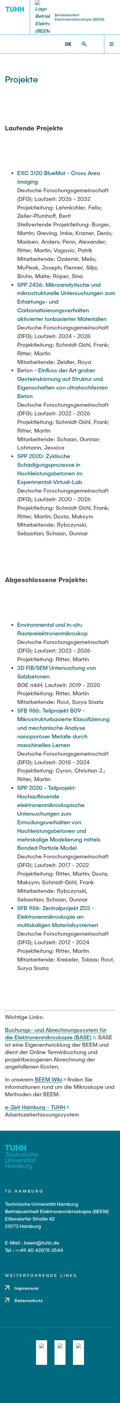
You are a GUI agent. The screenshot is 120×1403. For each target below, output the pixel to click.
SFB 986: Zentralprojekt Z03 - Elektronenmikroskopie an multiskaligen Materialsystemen (57, 917)
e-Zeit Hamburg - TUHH (35, 1107)
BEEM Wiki (48, 1079)
